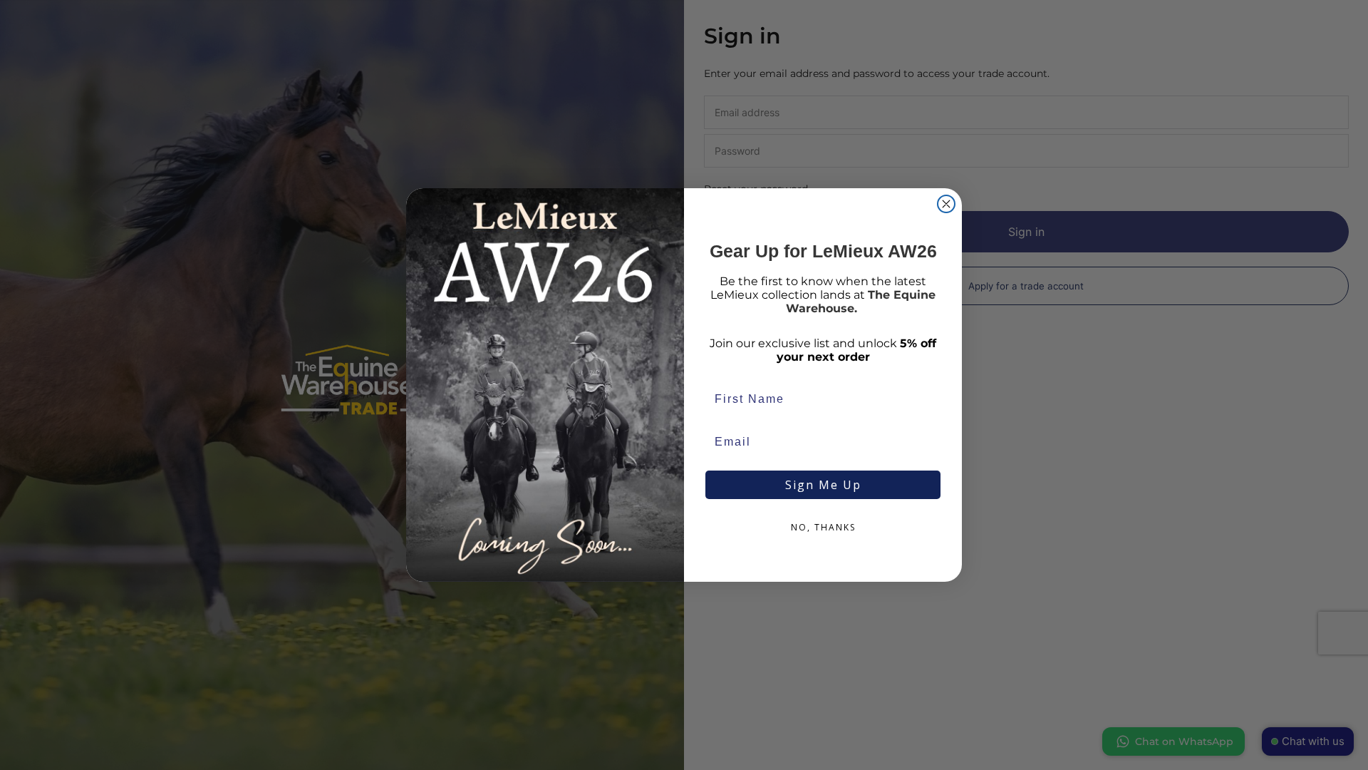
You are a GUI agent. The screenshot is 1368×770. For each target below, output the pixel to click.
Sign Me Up (823, 485)
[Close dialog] (946, 203)
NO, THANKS (823, 527)
